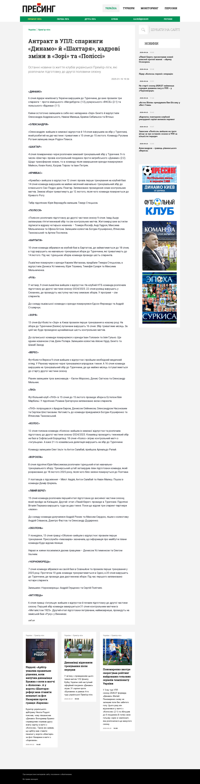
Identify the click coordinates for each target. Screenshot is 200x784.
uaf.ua (31, 620)
